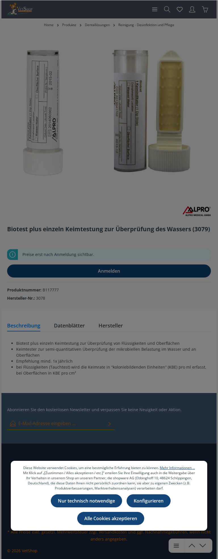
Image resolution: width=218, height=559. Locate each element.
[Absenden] (109, 423)
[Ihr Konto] (192, 9)
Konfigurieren (149, 501)
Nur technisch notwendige (86, 501)
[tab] (23, 325)
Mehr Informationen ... (177, 467)
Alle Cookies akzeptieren (110, 518)
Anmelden (109, 271)
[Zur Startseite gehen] (19, 9)
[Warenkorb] (205, 9)
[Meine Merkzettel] (179, 9)
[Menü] (154, 9)
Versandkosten (113, 532)
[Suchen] (167, 9)
